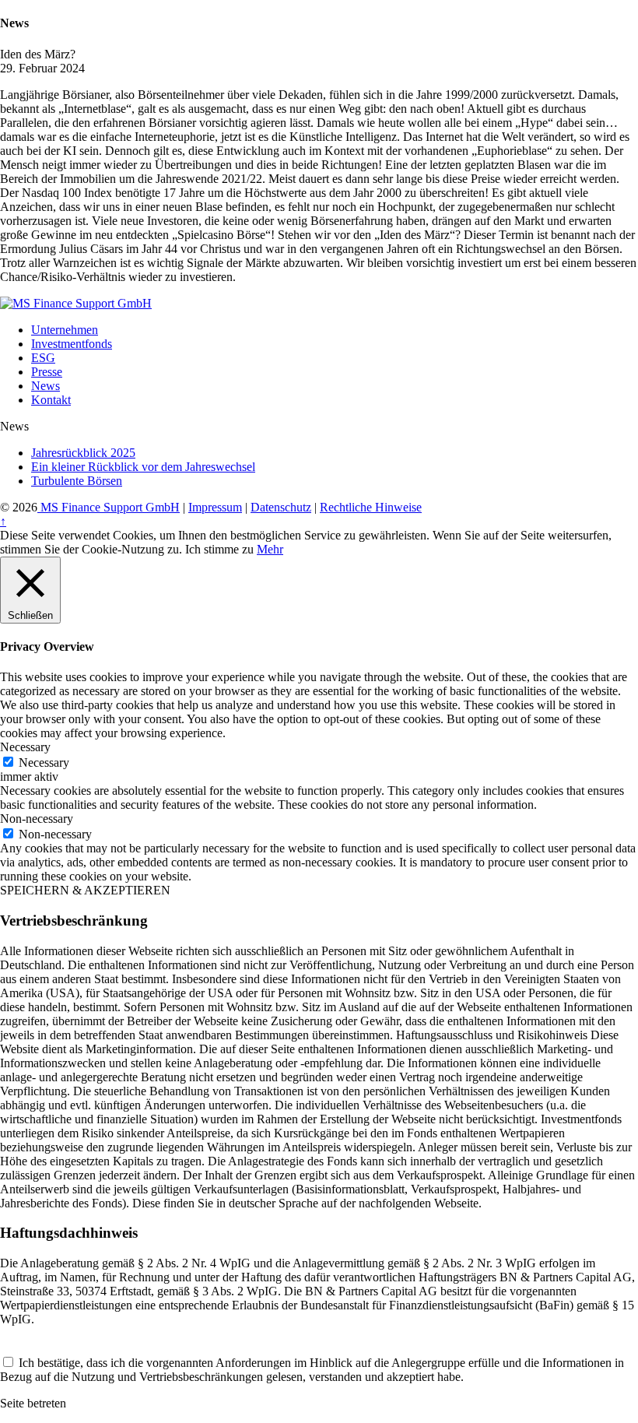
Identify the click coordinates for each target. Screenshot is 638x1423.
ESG (43, 357)
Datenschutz (281, 507)
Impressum (215, 507)
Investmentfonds (71, 343)
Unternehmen (64, 329)
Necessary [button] (25, 747)
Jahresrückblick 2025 (83, 452)
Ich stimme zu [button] (219, 549)
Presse (46, 371)
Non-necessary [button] (36, 818)
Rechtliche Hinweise (371, 507)
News (45, 385)
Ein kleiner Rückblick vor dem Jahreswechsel (143, 466)
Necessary (44, 762)
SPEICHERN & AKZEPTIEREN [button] (85, 890)
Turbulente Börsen (76, 480)
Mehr (270, 549)
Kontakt (51, 399)
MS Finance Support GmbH (108, 507)
